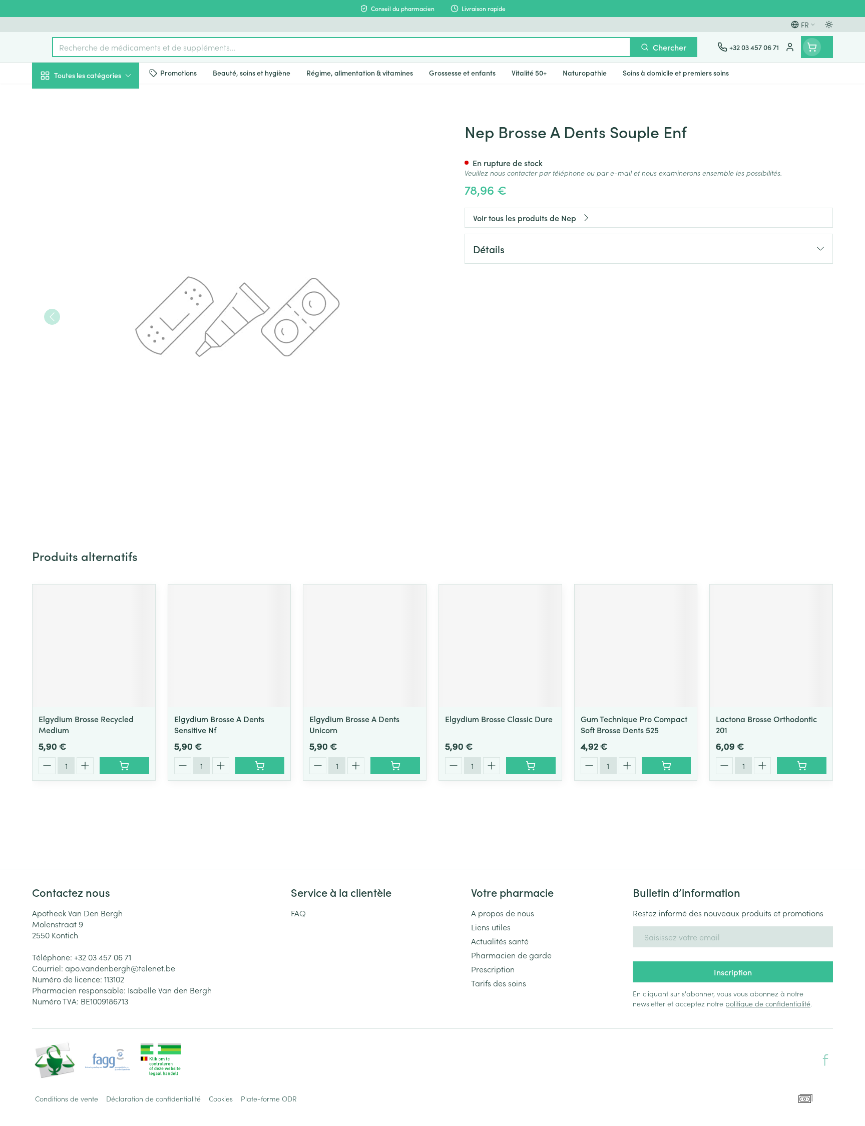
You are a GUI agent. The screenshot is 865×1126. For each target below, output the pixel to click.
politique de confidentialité (767, 1003)
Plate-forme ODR (269, 1098)
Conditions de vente (66, 1098)
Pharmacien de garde (511, 954)
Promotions (60, 98)
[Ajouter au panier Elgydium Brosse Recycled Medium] (124, 765)
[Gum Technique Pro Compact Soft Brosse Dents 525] (636, 646)
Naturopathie (96, 254)
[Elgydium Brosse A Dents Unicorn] (364, 646)
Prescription (493, 968)
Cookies (221, 1098)
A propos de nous (502, 912)
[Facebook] (825, 1059)
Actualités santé (500, 940)
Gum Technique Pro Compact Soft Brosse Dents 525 (634, 724)
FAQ (298, 912)
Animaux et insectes (96, 318)
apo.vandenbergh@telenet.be (120, 967)
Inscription (733, 971)
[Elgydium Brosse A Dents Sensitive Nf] (229, 646)
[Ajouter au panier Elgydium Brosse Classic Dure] (531, 765)
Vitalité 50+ (96, 225)
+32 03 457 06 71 (102, 956)
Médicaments (96, 346)
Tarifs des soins (498, 982)
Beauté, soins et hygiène (96, 129)
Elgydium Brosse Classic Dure (499, 718)
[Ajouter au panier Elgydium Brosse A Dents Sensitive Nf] (260, 765)
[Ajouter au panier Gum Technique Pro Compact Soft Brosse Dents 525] (666, 765)
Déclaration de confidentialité (153, 1098)
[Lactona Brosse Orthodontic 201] (771, 646)
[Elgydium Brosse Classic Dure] (500, 646)
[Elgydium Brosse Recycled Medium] (94, 646)
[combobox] (341, 47)
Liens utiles (491, 926)
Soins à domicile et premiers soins (96, 286)
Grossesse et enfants (96, 197)
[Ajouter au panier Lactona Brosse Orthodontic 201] (801, 765)
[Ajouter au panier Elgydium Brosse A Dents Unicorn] (395, 765)
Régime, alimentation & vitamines (96, 165)
